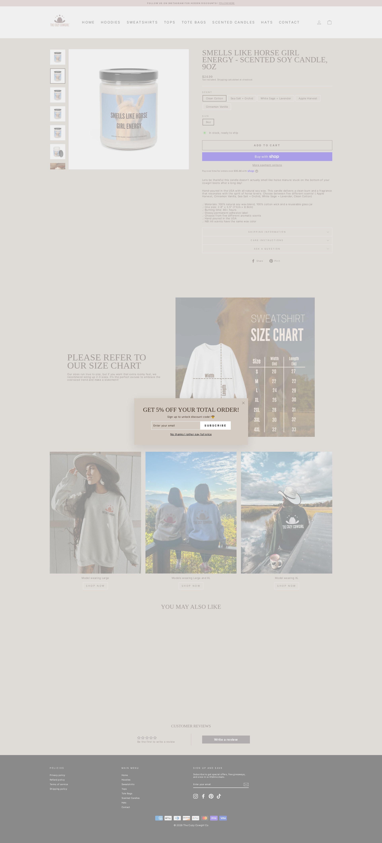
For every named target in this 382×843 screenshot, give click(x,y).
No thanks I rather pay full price (191, 434)
